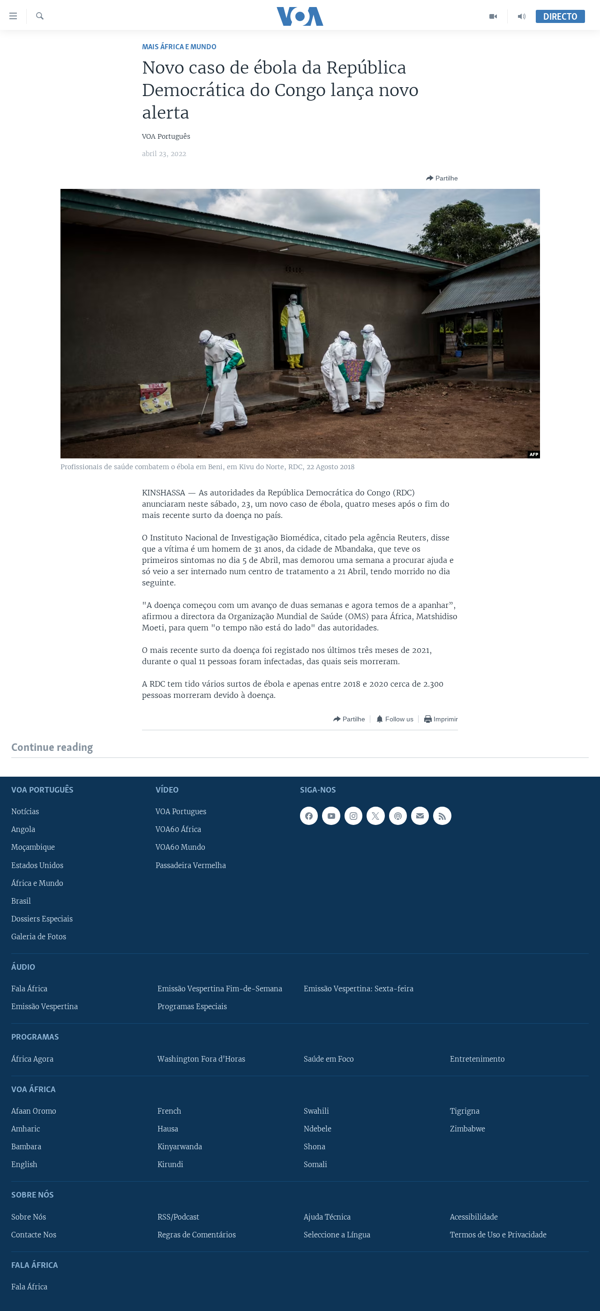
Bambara (26, 1147)
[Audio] (522, 16)
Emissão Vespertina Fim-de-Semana (220, 989)
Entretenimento (477, 1059)
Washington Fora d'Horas (201, 1059)
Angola (23, 829)
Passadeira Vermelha (191, 865)
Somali (315, 1165)
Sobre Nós (28, 1217)
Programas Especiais (192, 1007)
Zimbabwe (467, 1129)
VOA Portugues (181, 812)
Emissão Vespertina (44, 1007)
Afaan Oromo (33, 1111)
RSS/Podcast (178, 1217)
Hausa (168, 1129)
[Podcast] (398, 815)
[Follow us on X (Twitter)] (375, 815)
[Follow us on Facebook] (309, 815)
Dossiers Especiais (42, 918)
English (24, 1165)
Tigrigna (465, 1111)
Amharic (25, 1129)
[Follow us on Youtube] (331, 815)
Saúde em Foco (329, 1059)
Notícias (25, 812)
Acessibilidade (474, 1217)
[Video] (493, 16)
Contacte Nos (33, 1234)
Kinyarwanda (180, 1147)
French (169, 1111)
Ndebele (317, 1129)
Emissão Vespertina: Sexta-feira (358, 989)
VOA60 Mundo (180, 847)
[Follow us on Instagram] (353, 815)
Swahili (316, 1111)
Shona (314, 1147)
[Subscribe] (420, 815)
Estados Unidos (37, 865)
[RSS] (442, 815)
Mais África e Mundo (179, 47)
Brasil (21, 901)
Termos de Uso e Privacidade (498, 1234)
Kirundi (170, 1165)
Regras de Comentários (197, 1234)
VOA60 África (178, 829)
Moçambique (33, 847)
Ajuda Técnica (327, 1217)
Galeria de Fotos (38, 936)
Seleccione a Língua (337, 1234)
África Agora (32, 1059)
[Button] (442, 178)
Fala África (29, 989)
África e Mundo (37, 883)
